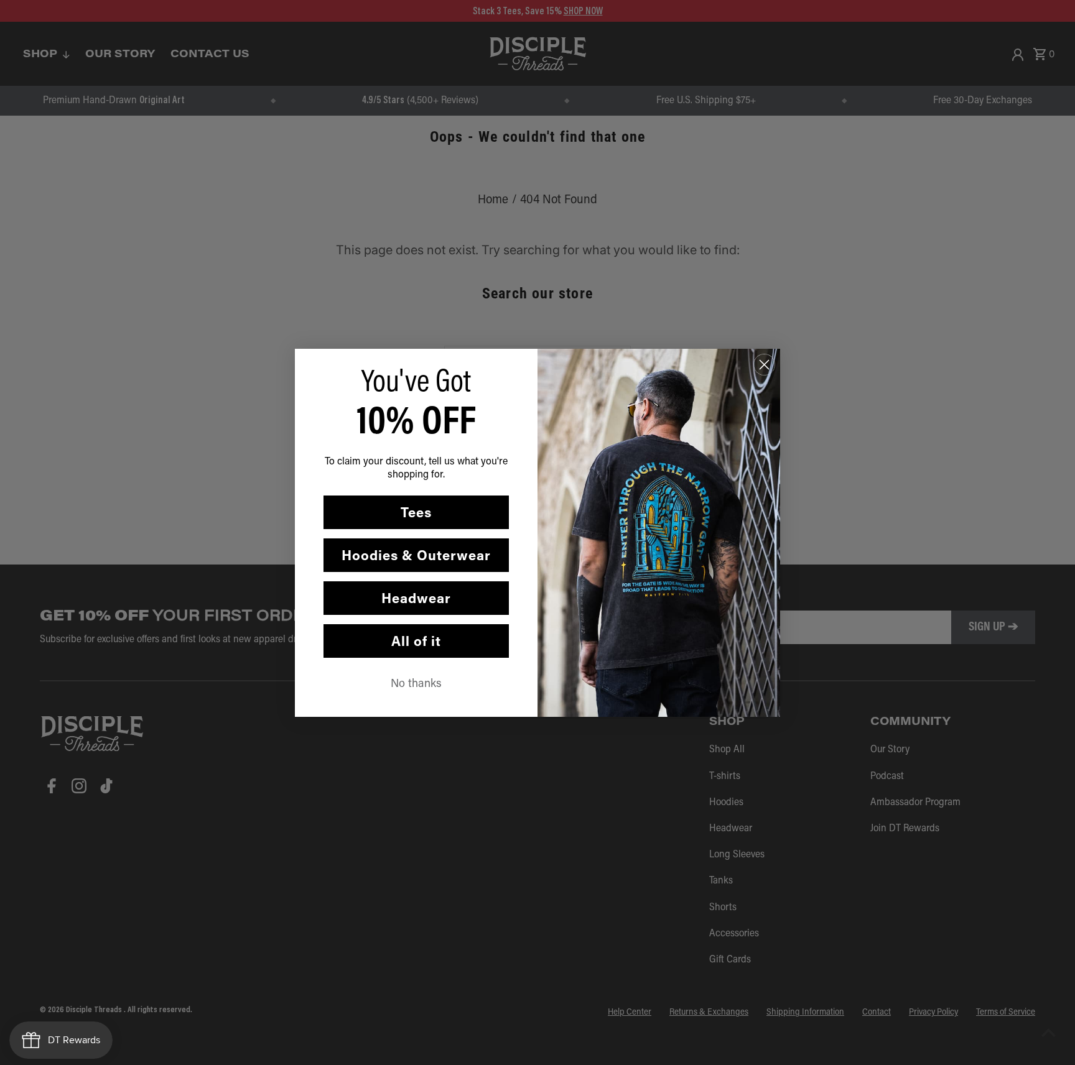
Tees (416, 512)
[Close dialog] (764, 365)
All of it (416, 641)
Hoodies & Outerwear (416, 555)
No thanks (416, 682)
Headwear (416, 598)
